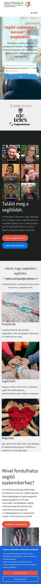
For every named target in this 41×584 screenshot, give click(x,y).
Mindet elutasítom (20, 579)
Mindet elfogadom (20, 573)
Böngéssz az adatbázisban (16, 524)
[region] (20, 565)
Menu (35, 13)
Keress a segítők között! (15, 238)
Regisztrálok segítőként (15, 245)
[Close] (38, 547)
